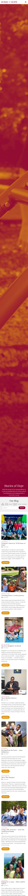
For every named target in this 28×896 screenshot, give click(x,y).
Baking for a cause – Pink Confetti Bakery (13, 883)
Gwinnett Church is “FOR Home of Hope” (13, 544)
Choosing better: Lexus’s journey (12, 595)
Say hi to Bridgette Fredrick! (11, 646)
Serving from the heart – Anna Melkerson (11, 751)
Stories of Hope (5, 593)
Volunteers (24, 504)
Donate (19, 504)
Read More (5, 562)
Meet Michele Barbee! (9, 698)
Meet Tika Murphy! (8, 777)
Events (10, 504)
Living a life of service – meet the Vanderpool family (12, 830)
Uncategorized (5, 644)
